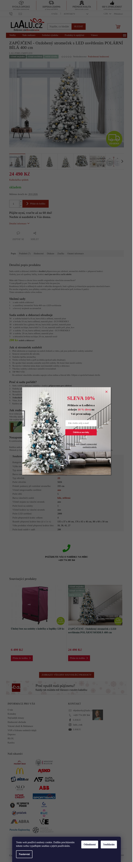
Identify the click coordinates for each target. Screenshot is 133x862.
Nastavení (24, 854)
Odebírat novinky (81, 432)
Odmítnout (90, 844)
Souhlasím (109, 844)
